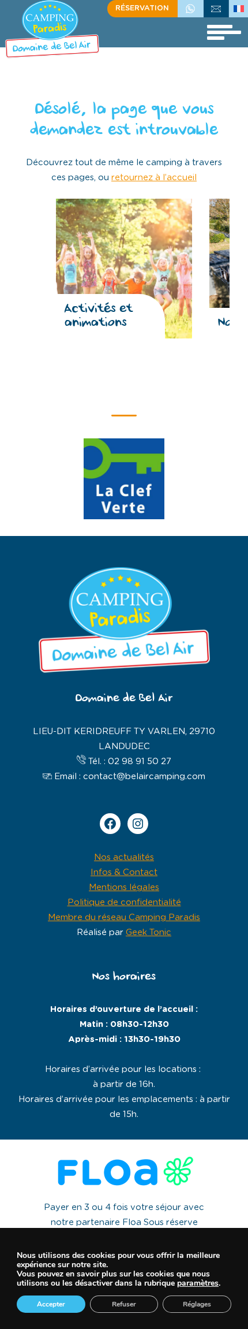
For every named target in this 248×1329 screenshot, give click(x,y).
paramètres (198, 1283)
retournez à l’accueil (154, 177)
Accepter (51, 1304)
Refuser (124, 1304)
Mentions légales (124, 887)
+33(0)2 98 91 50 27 (190, 8)
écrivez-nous (216, 8)
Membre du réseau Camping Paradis (124, 917)
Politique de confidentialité (124, 902)
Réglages (197, 1304)
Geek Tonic (148, 932)
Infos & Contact (124, 872)
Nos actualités (124, 857)
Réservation (142, 8)
